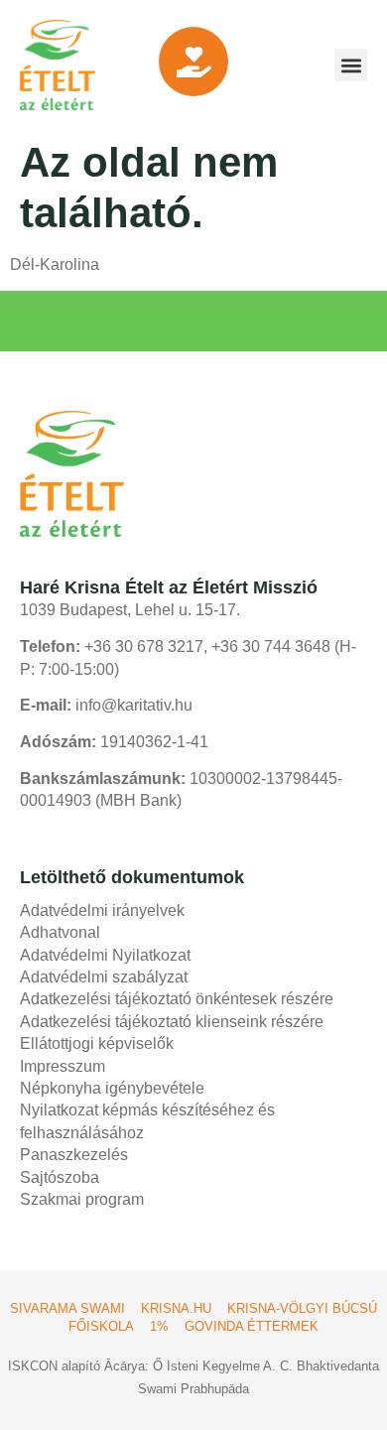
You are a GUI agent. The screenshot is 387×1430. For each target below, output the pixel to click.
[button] (350, 65)
